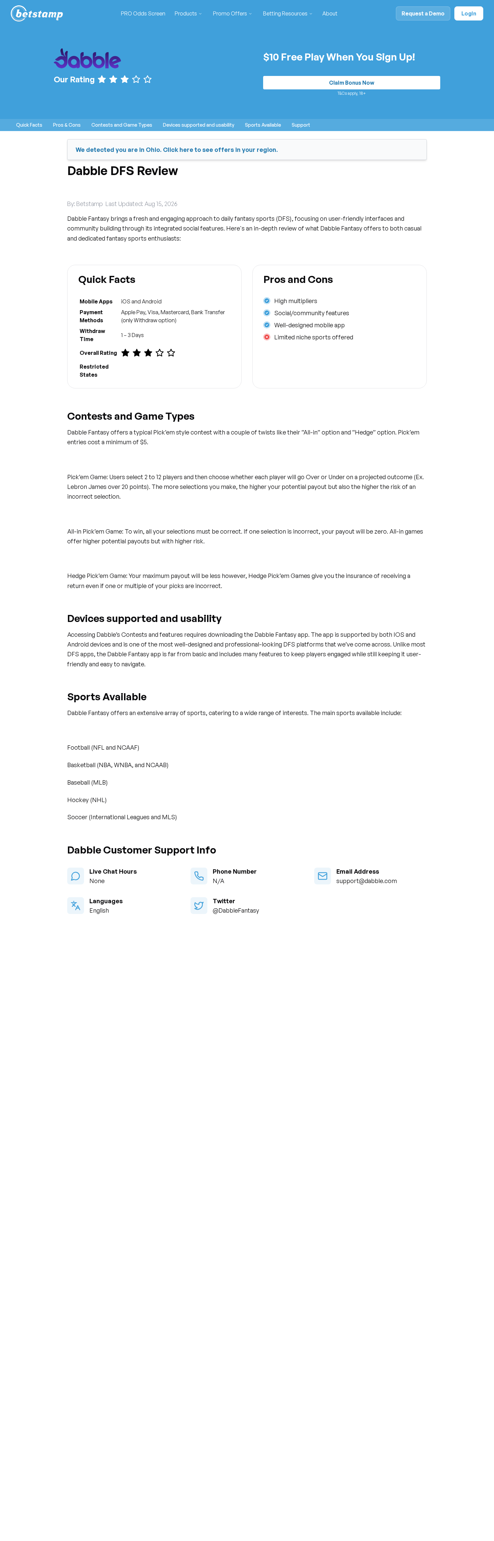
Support (301, 125)
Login (468, 13)
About (329, 13)
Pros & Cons (67, 125)
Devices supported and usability (198, 125)
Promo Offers (230, 13)
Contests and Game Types (121, 125)
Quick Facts (29, 125)
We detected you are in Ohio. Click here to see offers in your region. (177, 149)
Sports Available (263, 125)
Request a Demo (423, 13)
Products (186, 13)
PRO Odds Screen (143, 13)
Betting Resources (285, 13)
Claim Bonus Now (351, 82)
